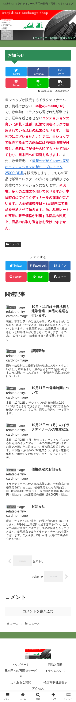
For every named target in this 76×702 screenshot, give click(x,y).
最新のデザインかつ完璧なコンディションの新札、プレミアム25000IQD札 (37, 167)
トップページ (21, 664)
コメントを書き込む (38, 611)
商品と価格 (55, 664)
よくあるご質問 (20, 682)
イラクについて (55, 670)
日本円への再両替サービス (20, 673)
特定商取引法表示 (55, 682)
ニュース (14, 244)
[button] (68, 477)
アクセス (38, 688)
